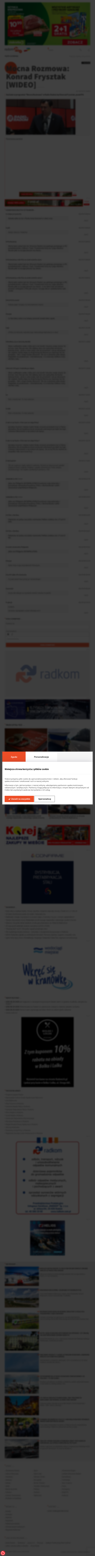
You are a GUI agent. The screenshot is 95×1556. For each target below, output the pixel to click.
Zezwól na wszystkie (20, 799)
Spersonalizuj (44, 799)
